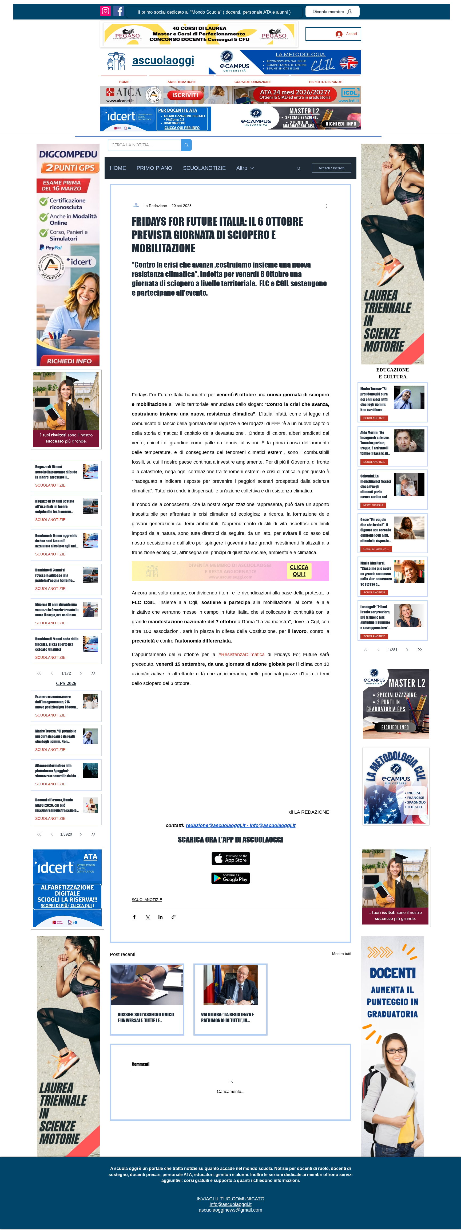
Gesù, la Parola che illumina (377, 548)
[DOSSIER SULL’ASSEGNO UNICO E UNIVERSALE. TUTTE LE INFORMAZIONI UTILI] (147, 985)
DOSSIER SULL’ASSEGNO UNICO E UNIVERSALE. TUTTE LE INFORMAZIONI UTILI (146, 1017)
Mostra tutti (341, 953)
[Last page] (420, 650)
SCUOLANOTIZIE (204, 168)
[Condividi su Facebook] (134, 916)
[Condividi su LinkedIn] (160, 916)
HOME (118, 168)
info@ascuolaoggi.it (231, 1204)
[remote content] (230, 344)
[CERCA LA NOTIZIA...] (186, 145)
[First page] (365, 650)
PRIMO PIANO (154, 168)
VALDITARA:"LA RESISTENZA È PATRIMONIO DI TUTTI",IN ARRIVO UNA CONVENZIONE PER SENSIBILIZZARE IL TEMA (229, 1017)
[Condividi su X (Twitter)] (147, 916)
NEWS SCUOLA (373, 505)
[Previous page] (378, 650)
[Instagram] (105, 11)
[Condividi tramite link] (173, 916)
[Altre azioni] (326, 205)
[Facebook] (118, 11)
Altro (241, 168)
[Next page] (407, 650)
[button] (214, 12)
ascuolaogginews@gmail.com (230, 1210)
